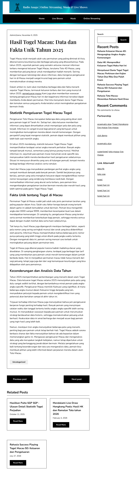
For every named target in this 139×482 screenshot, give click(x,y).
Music (73, 18)
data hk (100, 168)
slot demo (102, 135)
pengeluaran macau (31, 93)
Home (42, 18)
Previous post (20, 379)
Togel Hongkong (120, 124)
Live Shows (57, 18)
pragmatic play (104, 124)
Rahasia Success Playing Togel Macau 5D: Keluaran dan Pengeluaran (25, 448)
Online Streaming (91, 18)
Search (100, 34)
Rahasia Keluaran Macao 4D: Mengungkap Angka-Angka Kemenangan (111, 54)
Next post (77, 379)
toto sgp (101, 174)
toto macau (114, 151)
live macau (102, 127)
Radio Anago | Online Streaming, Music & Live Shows (55, 7)
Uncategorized (18, 362)
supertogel (102, 151)
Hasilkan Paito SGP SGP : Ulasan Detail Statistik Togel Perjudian (26, 406)
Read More (18, 421)
